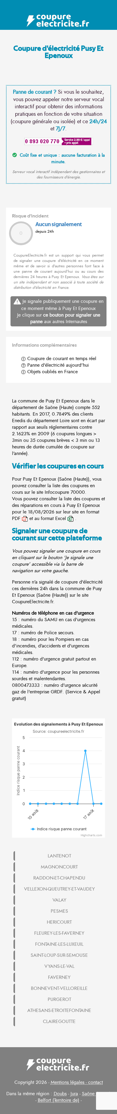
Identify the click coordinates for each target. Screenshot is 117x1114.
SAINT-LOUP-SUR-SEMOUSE (59, 955)
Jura (74, 1093)
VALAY (59, 900)
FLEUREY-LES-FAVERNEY (59, 933)
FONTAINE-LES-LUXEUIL (59, 944)
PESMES (59, 911)
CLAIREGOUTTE (59, 1021)
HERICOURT (59, 922)
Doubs (60, 1093)
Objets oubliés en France (52, 371)
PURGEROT (59, 999)
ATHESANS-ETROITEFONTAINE (59, 1010)
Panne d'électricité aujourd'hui (57, 365)
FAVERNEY (59, 977)
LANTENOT (59, 856)
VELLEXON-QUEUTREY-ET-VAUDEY (59, 889)
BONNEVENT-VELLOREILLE (59, 988)
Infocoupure (57, 492)
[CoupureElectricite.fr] (59, 21)
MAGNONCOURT (59, 867)
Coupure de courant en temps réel (61, 358)
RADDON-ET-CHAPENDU (59, 878)
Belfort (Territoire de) (58, 1100)
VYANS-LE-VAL (59, 966)
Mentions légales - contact (77, 1082)
